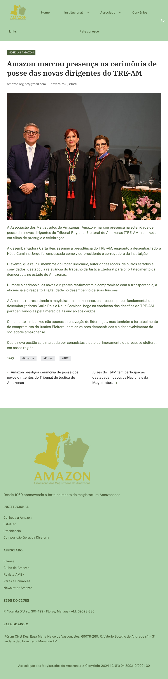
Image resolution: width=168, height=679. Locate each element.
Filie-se (9, 561)
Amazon (29, 358)
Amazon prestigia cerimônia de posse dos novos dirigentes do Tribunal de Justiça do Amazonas (42, 377)
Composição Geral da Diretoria (26, 537)
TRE (66, 358)
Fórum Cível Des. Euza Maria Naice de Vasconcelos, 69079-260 (51, 636)
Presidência (12, 531)
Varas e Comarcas (17, 581)
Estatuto (10, 524)
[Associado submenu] (120, 12)
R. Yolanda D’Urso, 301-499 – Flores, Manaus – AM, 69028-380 (49, 611)
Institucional (73, 12)
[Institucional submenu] (88, 12)
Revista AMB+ (14, 574)
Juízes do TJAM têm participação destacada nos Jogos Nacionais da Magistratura (120, 377)
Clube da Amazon (16, 568)
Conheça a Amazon (18, 517)
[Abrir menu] (163, 20)
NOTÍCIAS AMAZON (21, 52)
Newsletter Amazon (18, 588)
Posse (48, 358)
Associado (107, 12)
